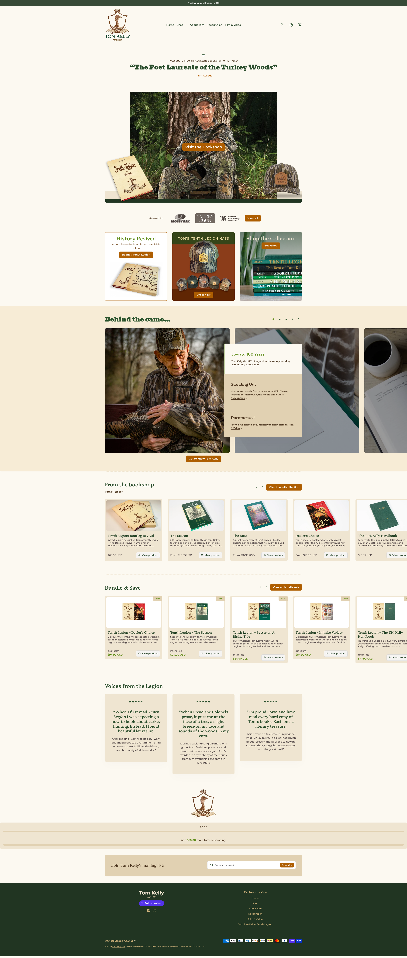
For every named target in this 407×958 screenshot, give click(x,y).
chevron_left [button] (292, 319)
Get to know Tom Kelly (203, 458)
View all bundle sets (286, 587)
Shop (182, 25)
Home (170, 24)
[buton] (121, 941)
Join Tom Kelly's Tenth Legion (255, 924)
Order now (205, 295)
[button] (273, 319)
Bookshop (270, 245)
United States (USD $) (121, 941)
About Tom (197, 24)
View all (253, 218)
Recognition (214, 24)
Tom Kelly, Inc (118, 946)
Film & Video (233, 24)
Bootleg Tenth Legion (136, 254)
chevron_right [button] (299, 319)
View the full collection (284, 487)
